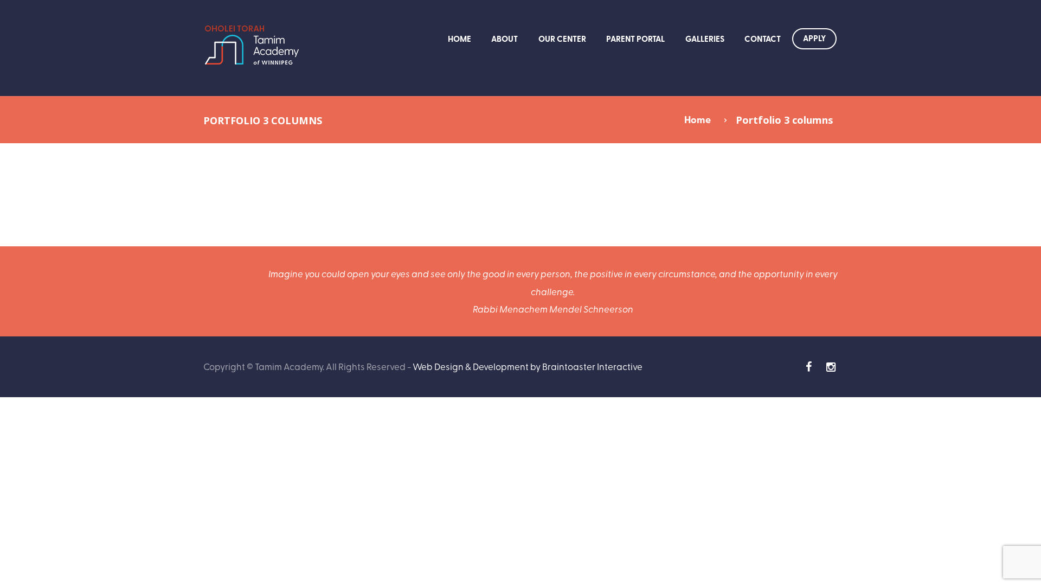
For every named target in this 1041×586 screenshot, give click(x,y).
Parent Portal (635, 38)
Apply (814, 38)
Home (459, 38)
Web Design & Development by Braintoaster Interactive (527, 366)
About (504, 38)
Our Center (562, 38)
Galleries (704, 38)
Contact (762, 38)
